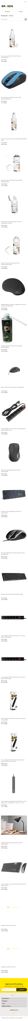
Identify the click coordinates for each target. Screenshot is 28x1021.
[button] (14, 998)
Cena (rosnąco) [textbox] (4, 19)
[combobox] (14, 19)
